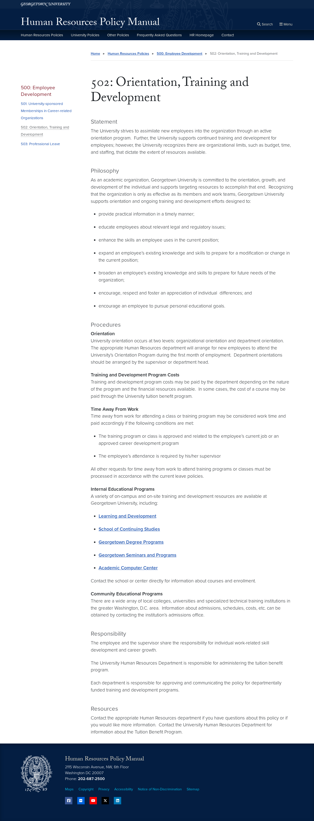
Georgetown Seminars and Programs (137, 555)
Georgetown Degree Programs (131, 542)
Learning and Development (127, 516)
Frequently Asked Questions (159, 35)
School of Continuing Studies (129, 529)
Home (95, 53)
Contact (228, 35)
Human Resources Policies (42, 35)
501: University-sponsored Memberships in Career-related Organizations (46, 111)
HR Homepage (202, 35)
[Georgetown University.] (46, 4)
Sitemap (193, 789)
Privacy (103, 789)
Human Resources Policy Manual (90, 23)
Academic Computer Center (128, 568)
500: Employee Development (38, 91)
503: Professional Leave (40, 144)
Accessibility (123, 789)
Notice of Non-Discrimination (160, 789)
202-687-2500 (91, 778)
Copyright (85, 789)
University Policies (85, 35)
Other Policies (118, 35)
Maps (69, 789)
